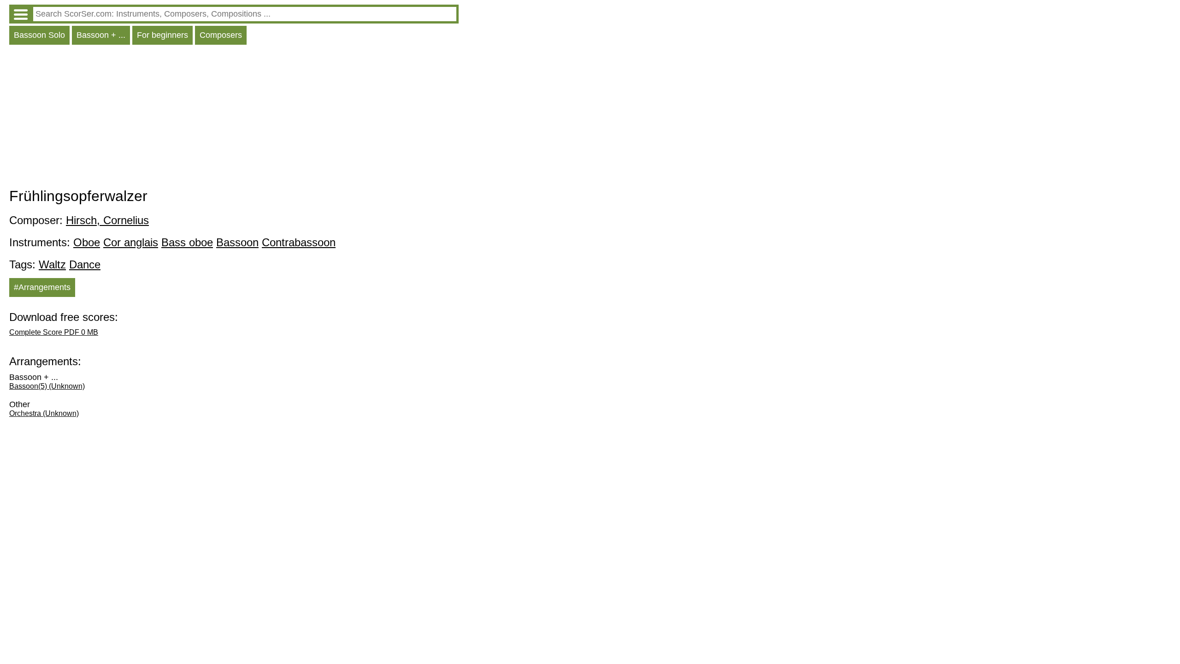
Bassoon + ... (101, 35)
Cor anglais (130, 242)
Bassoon (237, 242)
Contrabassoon (299, 242)
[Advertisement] (234, 118)
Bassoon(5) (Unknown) (47, 386)
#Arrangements (42, 287)
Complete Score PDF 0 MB (53, 332)
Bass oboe (187, 242)
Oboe (86, 242)
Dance (84, 264)
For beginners (162, 35)
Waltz (52, 264)
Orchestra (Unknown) (44, 413)
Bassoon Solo (39, 35)
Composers (221, 35)
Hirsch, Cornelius (107, 220)
